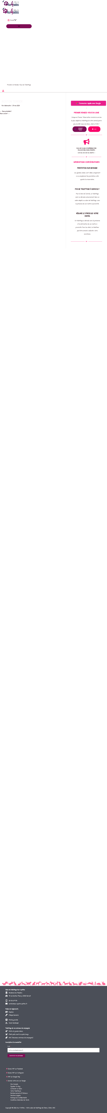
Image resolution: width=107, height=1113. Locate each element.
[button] (15, 20)
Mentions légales (15, 1095)
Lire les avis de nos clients (86, 152)
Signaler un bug (15, 1086)
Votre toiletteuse (15, 1091)
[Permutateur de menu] (19, 26)
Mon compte (14, 1084)
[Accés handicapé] (12, 1023)
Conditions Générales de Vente (19, 1100)
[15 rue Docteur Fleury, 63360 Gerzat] (18, 997)
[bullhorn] (86, 142)
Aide (95, 129)
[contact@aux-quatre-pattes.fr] (16, 1003)
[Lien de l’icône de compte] (3, 91)
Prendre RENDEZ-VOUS (80, 129)
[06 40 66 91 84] (11, 1000)
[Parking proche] (11, 1020)
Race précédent (5, 111)
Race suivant (5, 113)
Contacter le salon (16, 1088)
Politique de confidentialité (18, 1097)
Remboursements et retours (19, 1093)
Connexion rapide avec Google (90, 103)
